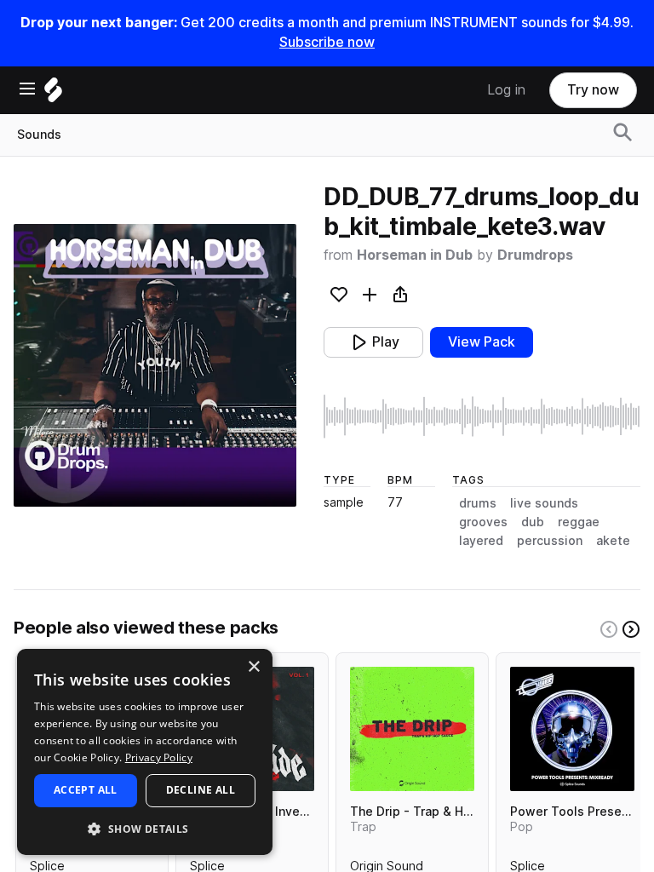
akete (613, 541)
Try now (593, 90)
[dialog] (144, 752)
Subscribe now (327, 42)
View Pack (481, 342)
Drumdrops (535, 255)
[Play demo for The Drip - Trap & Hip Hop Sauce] (412, 729)
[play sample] (482, 416)
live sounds (544, 503)
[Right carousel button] (631, 629)
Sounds (39, 134)
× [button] (253, 667)
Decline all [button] (200, 790)
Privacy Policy (158, 757)
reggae (579, 522)
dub (532, 522)
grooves (483, 522)
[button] (144, 828)
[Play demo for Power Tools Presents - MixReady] (572, 729)
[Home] (53, 94)
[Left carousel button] (609, 629)
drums (477, 503)
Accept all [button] (86, 790)
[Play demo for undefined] (155, 365)
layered (481, 541)
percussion (549, 541)
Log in (506, 90)
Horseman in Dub (415, 255)
